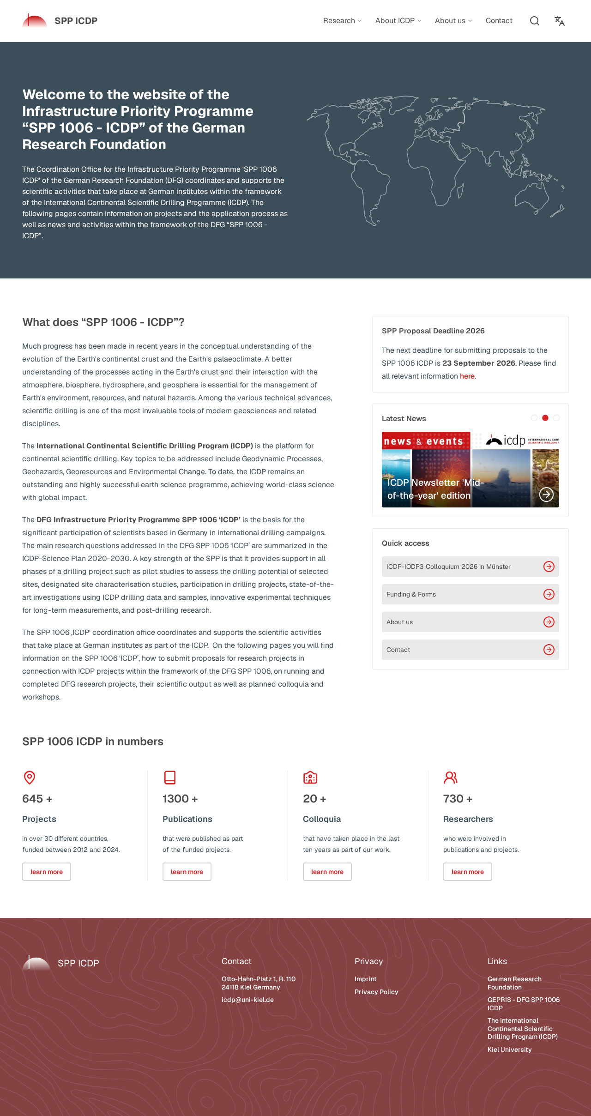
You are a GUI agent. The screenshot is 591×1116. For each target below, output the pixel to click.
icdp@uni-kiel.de (248, 999)
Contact (398, 649)
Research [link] (339, 20)
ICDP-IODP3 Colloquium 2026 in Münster (448, 566)
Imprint (366, 979)
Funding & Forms (411, 594)
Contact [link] (499, 20)
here (467, 376)
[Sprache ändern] (559, 21)
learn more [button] (46, 872)
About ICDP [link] (395, 20)
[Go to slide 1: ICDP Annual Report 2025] (534, 417)
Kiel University (510, 1049)
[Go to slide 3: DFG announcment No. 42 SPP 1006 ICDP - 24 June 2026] (556, 417)
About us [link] (450, 20)
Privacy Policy (376, 992)
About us (399, 622)
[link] (59, 20)
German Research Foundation (515, 983)
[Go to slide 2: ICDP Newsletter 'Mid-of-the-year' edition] (545, 417)
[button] (534, 21)
